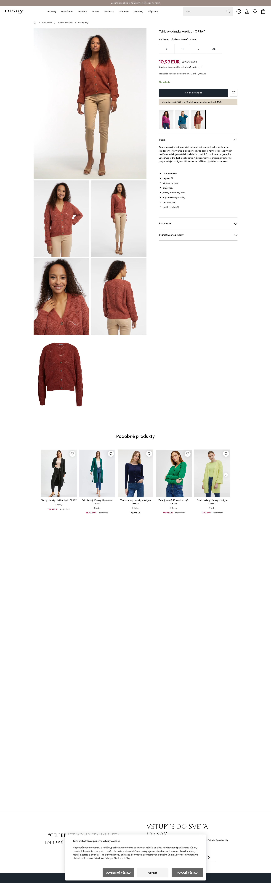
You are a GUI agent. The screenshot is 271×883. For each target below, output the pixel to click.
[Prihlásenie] (247, 11)
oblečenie (47, 22)
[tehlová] (198, 119)
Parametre (165, 223)
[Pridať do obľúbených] (72, 454)
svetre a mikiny (65, 22)
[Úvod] (35, 22)
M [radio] (182, 48)
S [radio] (166, 48)
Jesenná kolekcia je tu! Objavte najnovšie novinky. (135, 2)
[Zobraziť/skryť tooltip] (201, 67)
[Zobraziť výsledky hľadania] (228, 11)
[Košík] (263, 11)
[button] (233, 93)
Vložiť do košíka (193, 92)
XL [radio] (213, 48)
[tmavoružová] (166, 119)
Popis (162, 140)
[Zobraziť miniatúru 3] (61, 296)
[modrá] (182, 119)
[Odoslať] (208, 857)
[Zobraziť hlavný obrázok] (90, 103)
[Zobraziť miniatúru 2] (118, 218)
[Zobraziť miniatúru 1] (61, 218)
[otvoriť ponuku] (57, 11)
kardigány (83, 22)
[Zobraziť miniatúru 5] (61, 374)
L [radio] (198, 48)
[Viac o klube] (238, 11)
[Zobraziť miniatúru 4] (118, 296)
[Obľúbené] (255, 11)
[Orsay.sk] (14, 11)
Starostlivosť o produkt (171, 235)
